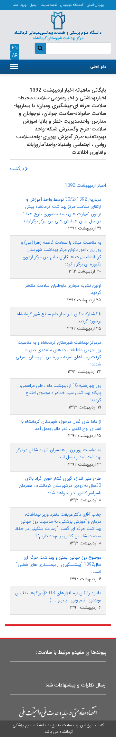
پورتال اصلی (95, 5)
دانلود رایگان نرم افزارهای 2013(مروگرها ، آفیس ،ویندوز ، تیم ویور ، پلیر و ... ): (58, 596)
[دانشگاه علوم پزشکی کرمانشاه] (58, 25)
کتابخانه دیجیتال (71, 5)
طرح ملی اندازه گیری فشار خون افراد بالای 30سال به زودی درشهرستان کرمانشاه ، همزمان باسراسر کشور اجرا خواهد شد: (60, 486)
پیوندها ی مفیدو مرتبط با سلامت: (71, 652)
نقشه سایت (49, 5)
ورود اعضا (19, 5)
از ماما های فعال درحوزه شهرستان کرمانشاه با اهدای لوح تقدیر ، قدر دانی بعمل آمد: (61, 425)
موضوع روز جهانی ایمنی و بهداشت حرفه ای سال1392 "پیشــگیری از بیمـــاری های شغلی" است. (58, 564)
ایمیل (33, 5)
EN (15, 48)
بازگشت (17, 168)
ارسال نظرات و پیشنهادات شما (75, 685)
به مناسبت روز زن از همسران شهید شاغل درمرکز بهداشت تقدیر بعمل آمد (58, 453)
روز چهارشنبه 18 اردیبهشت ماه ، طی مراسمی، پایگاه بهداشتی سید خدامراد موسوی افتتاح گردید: (60, 393)
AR (15, 56)
